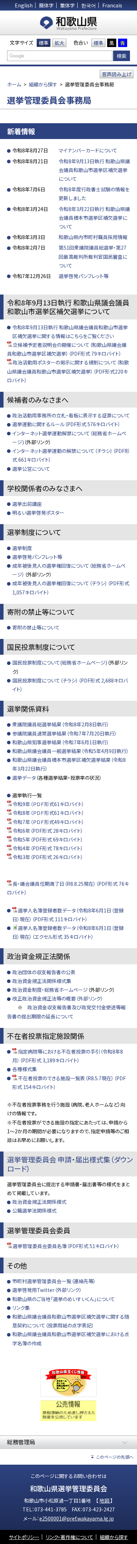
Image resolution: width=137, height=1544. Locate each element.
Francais (112, 5)
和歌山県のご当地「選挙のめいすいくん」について (63, 1298)
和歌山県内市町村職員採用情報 (93, 236)
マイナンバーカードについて (88, 150)
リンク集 (21, 1307)
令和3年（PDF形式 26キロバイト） (48, 856)
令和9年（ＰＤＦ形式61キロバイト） (48, 803)
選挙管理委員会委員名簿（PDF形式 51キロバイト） (66, 1245)
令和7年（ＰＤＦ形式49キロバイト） (48, 821)
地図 (104, 1500)
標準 (43, 42)
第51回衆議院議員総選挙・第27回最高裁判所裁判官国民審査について (93, 256)
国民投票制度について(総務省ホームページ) (59, 662)
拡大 (59, 42)
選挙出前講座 (27, 503)
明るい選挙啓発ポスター (38, 512)
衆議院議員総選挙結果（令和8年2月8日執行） (60, 724)
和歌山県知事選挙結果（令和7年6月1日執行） (60, 742)
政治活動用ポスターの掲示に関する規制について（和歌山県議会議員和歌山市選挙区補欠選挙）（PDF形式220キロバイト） (68, 371)
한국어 (88, 5)
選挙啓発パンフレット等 (84, 275)
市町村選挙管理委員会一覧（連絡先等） (54, 1281)
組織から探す (43, 84)
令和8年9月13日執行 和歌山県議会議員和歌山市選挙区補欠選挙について (94, 170)
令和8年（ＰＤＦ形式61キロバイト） (48, 812)
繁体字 (67, 5)
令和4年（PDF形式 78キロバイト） (48, 848)
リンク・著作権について (69, 1536)
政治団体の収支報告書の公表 (44, 972)
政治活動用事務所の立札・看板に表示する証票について (71, 415)
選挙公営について (31, 468)
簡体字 (46, 5)
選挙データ (24, 777)
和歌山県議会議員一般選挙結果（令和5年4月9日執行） (70, 750)
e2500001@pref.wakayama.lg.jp (76, 1518)
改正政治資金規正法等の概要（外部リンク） (57, 998)
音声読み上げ (116, 74)
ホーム (14, 84)
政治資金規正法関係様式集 (41, 980)
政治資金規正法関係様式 (39, 1201)
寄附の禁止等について (36, 627)
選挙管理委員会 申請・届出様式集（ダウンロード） (70, 1163)
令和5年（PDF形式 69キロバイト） (48, 839)
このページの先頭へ (114, 1457)
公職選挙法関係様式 (34, 1210)
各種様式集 (24, 1069)
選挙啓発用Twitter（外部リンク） (47, 1289)
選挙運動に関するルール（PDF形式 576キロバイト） (66, 424)
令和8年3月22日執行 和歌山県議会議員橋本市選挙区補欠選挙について (94, 217)
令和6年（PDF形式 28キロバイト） (48, 830)
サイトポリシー (24, 1536)
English (24, 5)
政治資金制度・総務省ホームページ (50, 989)
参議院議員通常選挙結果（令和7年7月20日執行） (64, 733)
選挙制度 (22, 548)
